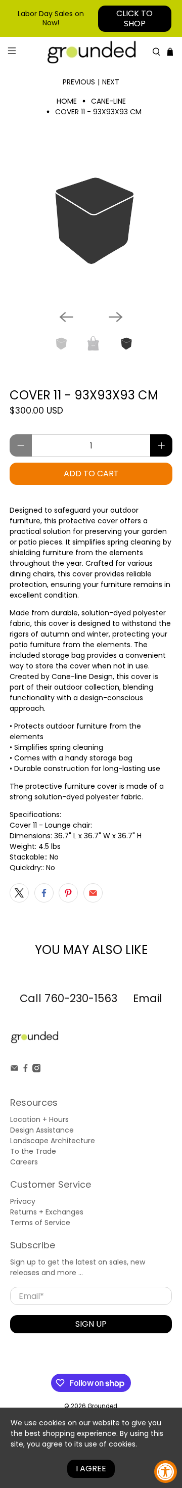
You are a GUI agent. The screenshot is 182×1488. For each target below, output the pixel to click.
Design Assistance (42, 1130)
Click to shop (134, 18)
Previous (79, 82)
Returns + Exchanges (46, 1212)
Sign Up (91, 1324)
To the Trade (33, 1151)
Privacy (22, 1201)
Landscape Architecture (52, 1141)
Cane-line (108, 101)
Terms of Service (40, 1223)
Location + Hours (39, 1119)
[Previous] (66, 317)
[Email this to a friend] (93, 893)
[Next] (115, 317)
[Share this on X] (19, 893)
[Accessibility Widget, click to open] (165, 1471)
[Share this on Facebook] (44, 893)
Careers (24, 1162)
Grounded (102, 1406)
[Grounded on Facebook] (25, 1070)
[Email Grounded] (14, 1070)
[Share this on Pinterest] (68, 893)
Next (110, 82)
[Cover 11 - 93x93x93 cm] (91, 220)
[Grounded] (91, 51)
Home (67, 101)
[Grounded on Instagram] (36, 1070)
